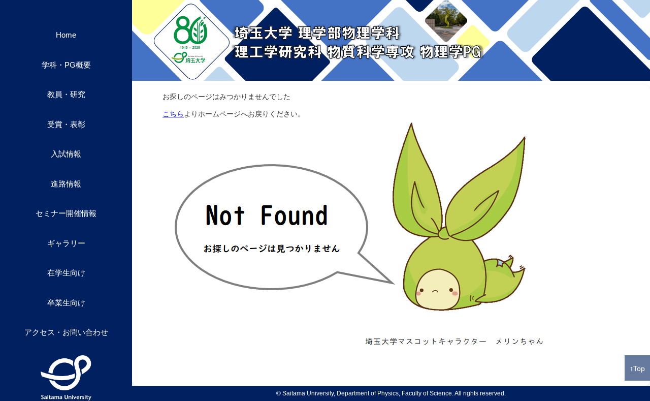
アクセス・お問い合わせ (66, 332)
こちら (173, 114)
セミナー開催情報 (66, 213)
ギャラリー (66, 243)
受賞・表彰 (66, 124)
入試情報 (66, 153)
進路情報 (66, 183)
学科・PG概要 (66, 64)
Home (66, 34)
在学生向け (66, 272)
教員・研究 (66, 94)
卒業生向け (66, 302)
